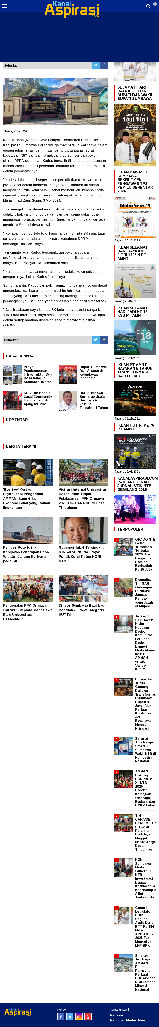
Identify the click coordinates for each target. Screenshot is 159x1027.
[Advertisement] (79, 31)
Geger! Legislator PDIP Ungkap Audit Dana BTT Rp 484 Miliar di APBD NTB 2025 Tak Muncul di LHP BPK (144, 926)
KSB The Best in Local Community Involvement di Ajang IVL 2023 (38, 398)
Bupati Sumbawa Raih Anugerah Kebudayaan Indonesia (93, 372)
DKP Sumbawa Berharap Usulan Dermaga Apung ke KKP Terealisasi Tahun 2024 (83, 402)
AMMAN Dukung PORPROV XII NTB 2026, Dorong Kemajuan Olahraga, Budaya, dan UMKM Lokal (145, 788)
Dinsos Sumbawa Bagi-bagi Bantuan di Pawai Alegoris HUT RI (82, 610)
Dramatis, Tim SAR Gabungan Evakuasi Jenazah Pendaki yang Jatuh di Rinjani (144, 593)
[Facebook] (104, 65)
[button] (155, 2)
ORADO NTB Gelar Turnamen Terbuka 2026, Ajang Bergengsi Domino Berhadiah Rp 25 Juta (145, 554)
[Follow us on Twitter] (69, 1016)
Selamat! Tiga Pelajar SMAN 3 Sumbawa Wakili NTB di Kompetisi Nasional (145, 750)
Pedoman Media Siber (127, 1020)
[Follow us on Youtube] (88, 1016)
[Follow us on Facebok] (60, 1016)
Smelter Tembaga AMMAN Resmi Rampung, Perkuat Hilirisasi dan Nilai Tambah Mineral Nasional (145, 972)
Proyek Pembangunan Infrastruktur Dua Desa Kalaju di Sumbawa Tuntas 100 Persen (27, 376)
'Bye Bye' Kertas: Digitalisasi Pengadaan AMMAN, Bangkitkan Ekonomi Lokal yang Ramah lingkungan (26, 498)
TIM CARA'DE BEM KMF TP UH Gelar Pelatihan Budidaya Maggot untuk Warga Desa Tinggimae (145, 832)
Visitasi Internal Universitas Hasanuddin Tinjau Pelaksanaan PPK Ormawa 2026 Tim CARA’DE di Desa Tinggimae (83, 498)
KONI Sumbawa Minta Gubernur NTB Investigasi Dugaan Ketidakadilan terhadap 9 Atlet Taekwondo (145, 878)
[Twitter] (96, 65)
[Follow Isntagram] (79, 1016)
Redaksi (116, 1015)
